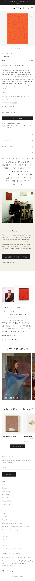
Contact (4, 488)
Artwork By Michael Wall (16, 257)
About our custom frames (9, 112)
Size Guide (5, 92)
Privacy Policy (6, 498)
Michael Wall (7, 53)
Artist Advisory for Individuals (12, 523)
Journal (4, 513)
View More (17, 446)
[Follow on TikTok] (13, 571)
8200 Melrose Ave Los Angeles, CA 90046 (16, 557)
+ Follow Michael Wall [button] (9, 262)
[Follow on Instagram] (3, 571)
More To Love (10, 409)
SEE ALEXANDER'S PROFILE (11, 339)
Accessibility (6, 504)
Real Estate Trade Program (11, 530)
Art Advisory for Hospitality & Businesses (16, 526)
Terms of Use (6, 501)
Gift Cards (5, 494)
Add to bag (17, 118)
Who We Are (6, 536)
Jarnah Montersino (9, 436)
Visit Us (4, 533)
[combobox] (28, 8)
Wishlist (4, 539)
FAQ (3, 485)
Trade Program (7, 520)
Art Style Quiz (6, 491)
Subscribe (9, 474)
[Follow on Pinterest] (8, 571)
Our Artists (5, 517)
